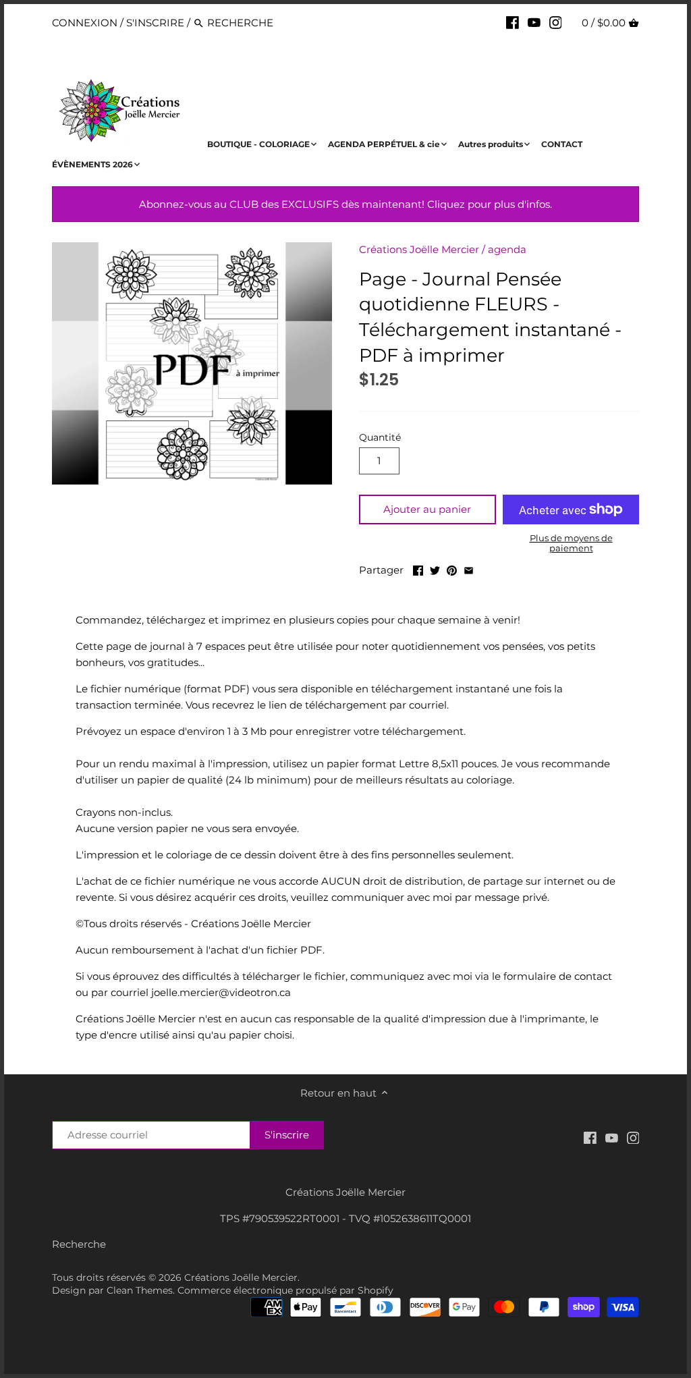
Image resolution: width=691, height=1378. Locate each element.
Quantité (380, 437)
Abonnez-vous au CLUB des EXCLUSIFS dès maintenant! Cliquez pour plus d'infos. (345, 204)
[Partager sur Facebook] (418, 568)
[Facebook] (512, 22)
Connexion (84, 22)
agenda (507, 249)
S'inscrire (155, 22)
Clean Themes (140, 1290)
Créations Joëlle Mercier (419, 249)
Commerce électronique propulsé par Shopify (285, 1290)
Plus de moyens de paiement (571, 543)
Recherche (79, 1244)
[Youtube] (534, 22)
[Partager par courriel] (469, 568)
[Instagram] (555, 22)
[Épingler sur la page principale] (452, 568)
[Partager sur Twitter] (435, 568)
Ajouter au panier (427, 509)
